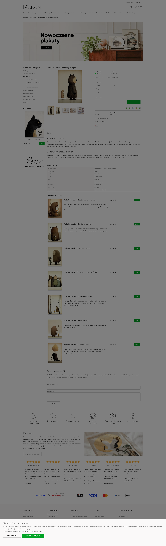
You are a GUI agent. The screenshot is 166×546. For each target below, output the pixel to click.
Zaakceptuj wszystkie (33, 536)
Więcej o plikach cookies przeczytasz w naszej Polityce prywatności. (23, 531)
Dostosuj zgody (12, 535)
